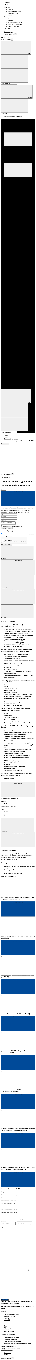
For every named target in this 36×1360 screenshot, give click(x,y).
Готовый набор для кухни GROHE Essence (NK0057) (15, 1014)
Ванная (10, 180)
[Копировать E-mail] (15, 34)
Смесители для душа (13, 234)
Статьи (6, 387)
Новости (10, 30)
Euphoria (12, 310)
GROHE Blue (16, 313)
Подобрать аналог (6, 544)
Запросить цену (8, 32)
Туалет (9, 274)
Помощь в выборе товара (14, 11)
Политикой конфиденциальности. (10, 1303)
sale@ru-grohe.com (9, 34)
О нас (9, 18)
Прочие (17, 326)
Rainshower (11, 315)
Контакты (10, 20)
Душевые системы (12, 229)
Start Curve (14, 323)
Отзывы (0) (4, 588)
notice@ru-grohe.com (6, 1350)
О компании (7, 17)
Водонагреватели (16, 189)
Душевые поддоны (13, 227)
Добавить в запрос (18, 491)
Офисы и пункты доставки (15, 22)
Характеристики (18, 560)
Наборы (10, 357)
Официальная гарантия (18, 590)
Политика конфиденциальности (13, 1341)
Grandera (10, 313)
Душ (9, 212)
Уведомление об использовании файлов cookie (17, 1343)
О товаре (4, 558)
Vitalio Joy (14, 325)
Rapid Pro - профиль (13, 330)
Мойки (9, 262)
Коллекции (10, 308)
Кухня (9, 244)
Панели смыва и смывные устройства (14, 283)
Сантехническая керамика (14, 287)
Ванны (9, 189)
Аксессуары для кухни (14, 261)
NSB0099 (6, 1306)
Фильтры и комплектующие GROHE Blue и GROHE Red (14, 270)
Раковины (10, 181)
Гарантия (10, 15)
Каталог (32, 131)
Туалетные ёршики (13, 353)
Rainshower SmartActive (14, 319)
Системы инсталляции (14, 289)
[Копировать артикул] (12, 474)
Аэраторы (14, 338)
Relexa (9, 323)
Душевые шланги (12, 230)
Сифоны (19, 347)
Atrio (9, 310)
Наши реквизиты (9, 1331)
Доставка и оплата (13, 13)
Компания (6, 383)
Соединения (16, 351)
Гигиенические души (13, 278)
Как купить (7, 7)
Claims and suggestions (14, 26)
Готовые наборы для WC (14, 359)
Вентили (10, 340)
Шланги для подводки (13, 355)
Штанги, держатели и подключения (13, 240)
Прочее (14, 347)
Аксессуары (11, 276)
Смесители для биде (13, 306)
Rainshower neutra (15, 317)
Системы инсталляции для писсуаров (13, 294)
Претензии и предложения (15, 24)
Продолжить (4, 1299)
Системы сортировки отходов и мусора (13, 264)
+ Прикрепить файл (6, 528)
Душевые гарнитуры (16, 225)
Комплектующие (12, 281)
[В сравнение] (1, 956)
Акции (5, 375)
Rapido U (19, 321)
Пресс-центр (7, 28)
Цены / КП (10, 9)
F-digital (17, 311)
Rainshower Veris (12, 321)
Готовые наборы (12, 279)
